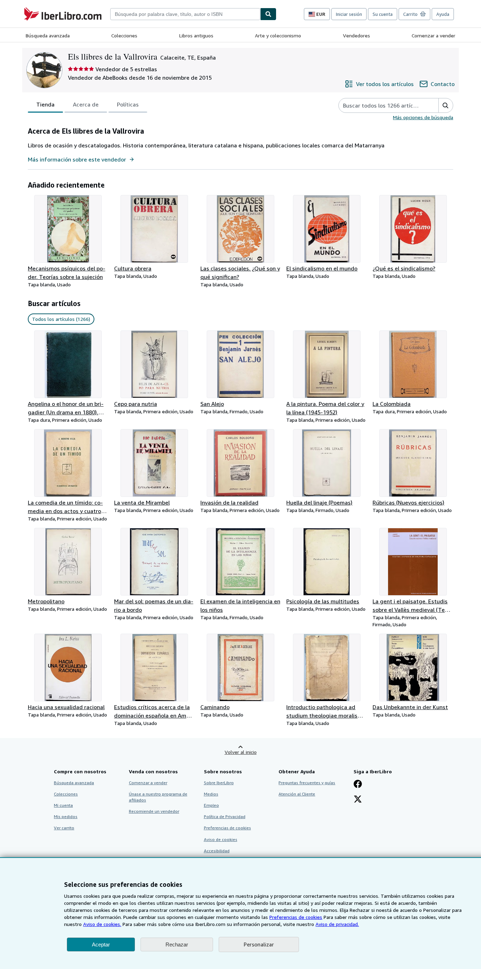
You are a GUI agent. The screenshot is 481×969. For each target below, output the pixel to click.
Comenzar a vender (433, 35)
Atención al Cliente (297, 794)
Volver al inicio (241, 752)
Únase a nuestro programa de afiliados (158, 797)
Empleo (211, 805)
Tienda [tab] (45, 104)
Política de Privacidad (224, 816)
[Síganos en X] (358, 799)
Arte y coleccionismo (278, 35)
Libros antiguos (196, 35)
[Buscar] (268, 14)
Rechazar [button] (176, 944)
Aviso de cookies (220, 839)
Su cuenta (383, 14)
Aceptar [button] (101, 944)
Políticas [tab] (128, 104)
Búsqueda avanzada (48, 35)
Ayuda (442, 14)
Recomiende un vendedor (154, 811)
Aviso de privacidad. (337, 924)
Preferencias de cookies (295, 917)
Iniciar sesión (349, 14)
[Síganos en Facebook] (358, 784)
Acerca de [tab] (86, 104)
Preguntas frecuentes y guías (307, 782)
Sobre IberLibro (219, 782)
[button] (445, 105)
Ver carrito (64, 827)
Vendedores (356, 35)
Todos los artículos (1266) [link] (61, 319)
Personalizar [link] (259, 944)
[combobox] (185, 14)
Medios (211, 794)
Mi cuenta (63, 805)
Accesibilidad (217, 850)
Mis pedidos (65, 816)
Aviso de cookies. (102, 924)
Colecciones (124, 35)
